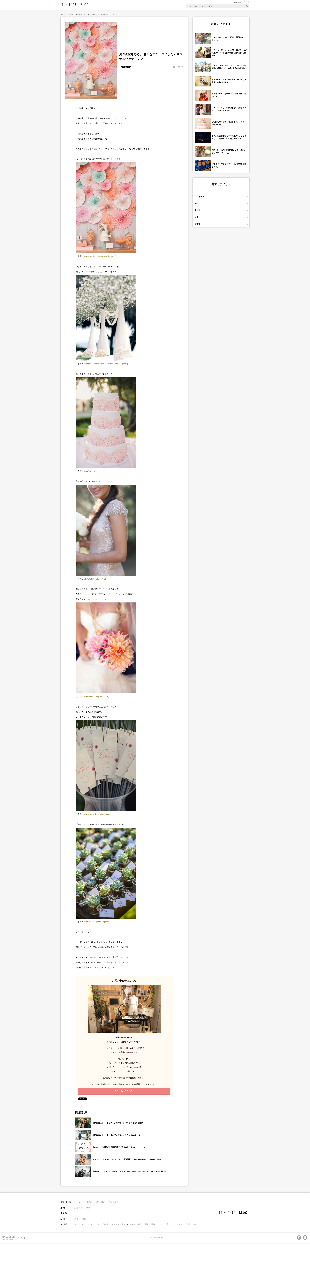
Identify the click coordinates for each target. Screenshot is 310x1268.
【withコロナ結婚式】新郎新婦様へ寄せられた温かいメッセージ (118, 1147)
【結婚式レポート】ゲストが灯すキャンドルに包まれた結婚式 (117, 1123)
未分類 (197, 210)
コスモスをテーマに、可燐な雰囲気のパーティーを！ (229, 38)
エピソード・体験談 (83, 1202)
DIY (76, 1224)
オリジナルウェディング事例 (95, 1224)
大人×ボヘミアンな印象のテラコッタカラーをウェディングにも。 (229, 151)
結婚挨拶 (78, 1208)
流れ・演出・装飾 (174, 1224)
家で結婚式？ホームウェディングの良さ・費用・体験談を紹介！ (229, 80)
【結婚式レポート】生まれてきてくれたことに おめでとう (116, 1135)
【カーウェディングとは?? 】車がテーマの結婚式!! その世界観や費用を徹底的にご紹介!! (229, 53)
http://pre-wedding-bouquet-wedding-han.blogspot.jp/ (106, 364)
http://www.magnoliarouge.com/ (97, 922)
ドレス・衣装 (135, 1224)
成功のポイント (115, 1202)
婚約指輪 (100, 1202)
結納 (88, 1208)
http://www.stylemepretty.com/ (96, 814)
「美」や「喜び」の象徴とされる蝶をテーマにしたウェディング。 (229, 109)
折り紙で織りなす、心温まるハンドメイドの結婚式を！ (229, 123)
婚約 (196, 203)
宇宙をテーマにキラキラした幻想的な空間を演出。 (229, 165)
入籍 (76, 1219)
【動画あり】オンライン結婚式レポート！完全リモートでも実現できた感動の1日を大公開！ (130, 1171)
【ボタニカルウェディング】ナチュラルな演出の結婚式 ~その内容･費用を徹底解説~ (229, 66)
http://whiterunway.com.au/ (95, 579)
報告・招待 (150, 1224)
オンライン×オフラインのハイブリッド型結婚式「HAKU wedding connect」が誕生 (126, 1159)
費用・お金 (191, 1224)
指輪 (161, 1224)
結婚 (196, 217)
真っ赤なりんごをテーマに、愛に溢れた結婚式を (229, 95)
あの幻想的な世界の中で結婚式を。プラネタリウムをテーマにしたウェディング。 (229, 137)
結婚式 (197, 224)
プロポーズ (199, 197)
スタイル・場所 (119, 1224)
